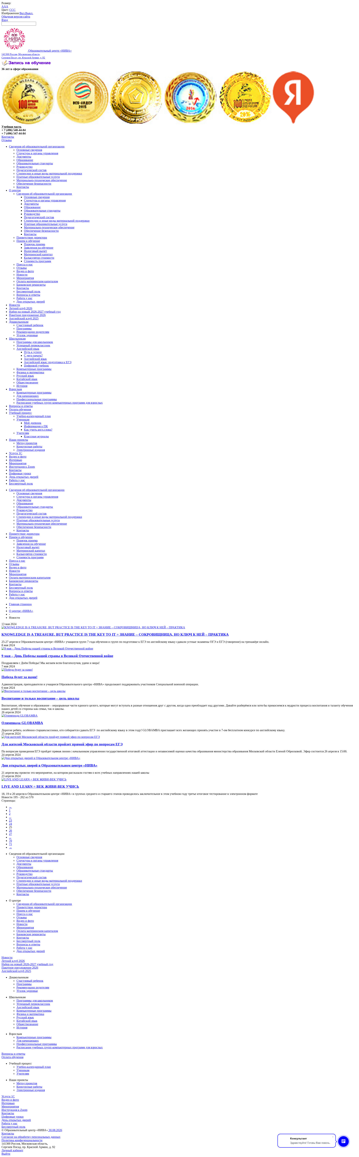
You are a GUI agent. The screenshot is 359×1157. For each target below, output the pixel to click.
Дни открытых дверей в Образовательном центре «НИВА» (49, 765)
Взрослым (15, 389)
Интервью (15, 460)
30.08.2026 (55, 1130)
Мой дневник (32, 422)
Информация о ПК (36, 426)
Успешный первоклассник (33, 345)
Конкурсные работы (29, 446)
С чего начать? (33, 355)
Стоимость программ (37, 261)
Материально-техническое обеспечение (41, 180)
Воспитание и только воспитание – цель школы (40, 698)
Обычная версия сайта (15, 16)
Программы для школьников (34, 342)
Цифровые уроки (20, 473)
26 (10, 830)
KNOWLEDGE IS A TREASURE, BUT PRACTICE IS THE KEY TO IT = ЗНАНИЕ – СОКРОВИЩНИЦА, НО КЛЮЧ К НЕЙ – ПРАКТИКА (115, 634)
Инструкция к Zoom (22, 466)
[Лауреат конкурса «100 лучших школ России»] (28, 123)
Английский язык (27, 348)
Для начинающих (27, 396)
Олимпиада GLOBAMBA (22, 723)
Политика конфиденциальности (21, 1140)
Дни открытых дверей (30, 301)
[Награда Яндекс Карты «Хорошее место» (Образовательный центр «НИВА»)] (293, 123)
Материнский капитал (38, 254)
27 (10, 833)
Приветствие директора (31, 237)
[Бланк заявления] (26, 65)
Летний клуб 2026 (20, 308)
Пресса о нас (24, 264)
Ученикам (22, 419)
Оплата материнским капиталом (37, 281)
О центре (15, 190)
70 (10, 840)
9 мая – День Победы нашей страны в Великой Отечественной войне (57, 656)
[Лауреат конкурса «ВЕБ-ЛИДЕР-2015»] (82, 123)
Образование (24, 160)
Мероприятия (25, 278)
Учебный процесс (20, 412)
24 (10, 823)
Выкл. (29, 13)
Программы (24, 328)
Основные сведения (29, 149)
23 (10, 820)
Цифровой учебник (36, 365)
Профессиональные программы (36, 399)
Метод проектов (26, 443)
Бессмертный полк (28, 291)
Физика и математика (30, 372)
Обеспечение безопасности (33, 183)
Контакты (7, 136)
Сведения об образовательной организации (37, 146)
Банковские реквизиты (31, 284)
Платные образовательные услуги (38, 176)
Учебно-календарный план (33, 416)
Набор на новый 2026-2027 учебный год (35, 311)
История (21, 385)
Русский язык (25, 375)
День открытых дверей (23, 476)
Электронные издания (30, 449)
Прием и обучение (28, 240)
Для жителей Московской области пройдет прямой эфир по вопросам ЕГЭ (62, 744)
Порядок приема (34, 244)
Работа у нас (24, 298)
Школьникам (17, 338)
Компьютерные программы (33, 369)
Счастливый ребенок (29, 325)
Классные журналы (36, 436)
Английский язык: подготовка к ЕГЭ (47, 362)
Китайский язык (26, 379)
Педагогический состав (31, 170)
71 (10, 844)
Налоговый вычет (35, 251)
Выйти (5, 1153)
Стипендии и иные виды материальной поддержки (49, 173)
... (10, 817)
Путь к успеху (33, 352)
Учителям (22, 433)
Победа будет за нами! (19, 677)
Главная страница (20, 604)
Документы (23, 156)
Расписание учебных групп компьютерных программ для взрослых (59, 402)
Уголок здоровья (27, 335)
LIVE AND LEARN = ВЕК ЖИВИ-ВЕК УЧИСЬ (40, 786)
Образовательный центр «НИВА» (36, 54)
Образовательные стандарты (34, 163)
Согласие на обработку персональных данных (30, 1136)
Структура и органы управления (37, 153)
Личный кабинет (12, 1150)
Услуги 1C (15, 453)
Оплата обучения (20, 409)
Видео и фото (25, 271)
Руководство (24, 166)
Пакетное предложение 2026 (27, 315)
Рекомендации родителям (32, 331)
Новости (21, 274)
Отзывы (6, 140)
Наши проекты (18, 439)
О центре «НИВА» (21, 610)
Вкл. (22, 13)
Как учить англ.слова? (38, 429)
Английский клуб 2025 (24, 318)
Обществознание (27, 382)
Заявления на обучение (38, 247)
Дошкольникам (18, 321)
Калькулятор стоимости (39, 257)
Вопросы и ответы (28, 294)
